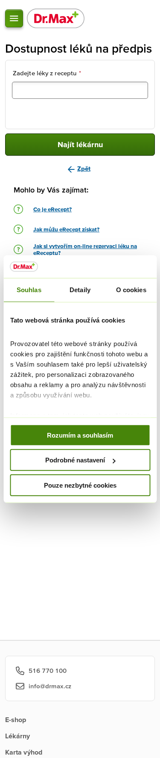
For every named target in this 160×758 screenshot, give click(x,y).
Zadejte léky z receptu (47, 73)
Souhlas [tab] (29, 289)
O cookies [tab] (131, 289)
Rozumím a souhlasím (80, 434)
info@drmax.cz (50, 686)
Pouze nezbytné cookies (80, 485)
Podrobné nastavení (75, 460)
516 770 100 (48, 670)
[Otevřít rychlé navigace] (14, 18)
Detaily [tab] (80, 289)
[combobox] (80, 90)
